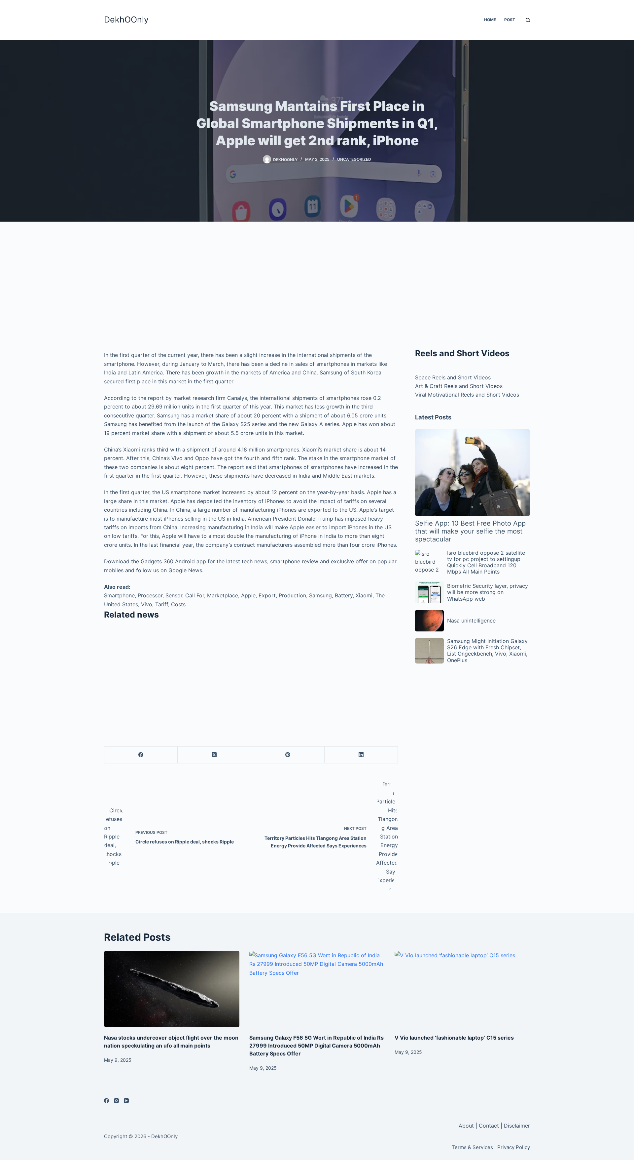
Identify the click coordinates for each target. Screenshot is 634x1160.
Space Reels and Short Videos (453, 377)
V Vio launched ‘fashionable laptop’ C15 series (454, 1037)
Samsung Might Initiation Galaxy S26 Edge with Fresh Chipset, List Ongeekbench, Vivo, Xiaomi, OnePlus (487, 651)
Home (490, 19)
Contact (489, 1125)
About (467, 1125)
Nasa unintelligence (471, 620)
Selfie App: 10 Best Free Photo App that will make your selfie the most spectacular (470, 531)
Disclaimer (517, 1125)
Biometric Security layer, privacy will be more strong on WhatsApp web (487, 592)
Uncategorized (354, 159)
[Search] (528, 20)
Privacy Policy (513, 1147)
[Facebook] (141, 755)
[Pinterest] (288, 755)
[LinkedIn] (361, 755)
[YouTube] (126, 1100)
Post (509, 19)
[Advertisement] (251, 287)
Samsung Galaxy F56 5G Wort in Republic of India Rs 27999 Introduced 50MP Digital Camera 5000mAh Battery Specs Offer (316, 1045)
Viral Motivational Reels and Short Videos (467, 394)
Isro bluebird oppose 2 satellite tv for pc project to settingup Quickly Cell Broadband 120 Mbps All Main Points (486, 562)
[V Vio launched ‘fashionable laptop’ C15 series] (462, 989)
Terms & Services (472, 1147)
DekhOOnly (126, 19)
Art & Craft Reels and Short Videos (459, 386)
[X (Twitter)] (214, 755)
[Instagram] (116, 1100)
